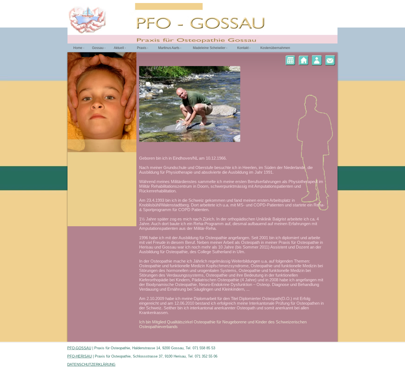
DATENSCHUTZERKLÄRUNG (91, 364)
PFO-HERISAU (79, 356)
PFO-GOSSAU (79, 348)
